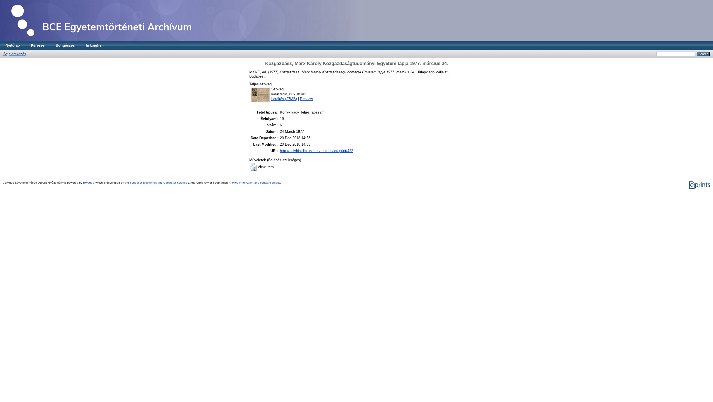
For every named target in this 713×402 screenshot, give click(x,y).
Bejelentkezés (14, 54)
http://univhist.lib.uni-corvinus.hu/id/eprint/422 (316, 151)
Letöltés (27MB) (284, 99)
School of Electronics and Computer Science (158, 182)
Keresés (38, 45)
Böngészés (65, 45)
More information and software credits (256, 182)
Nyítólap (13, 45)
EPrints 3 (89, 182)
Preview (306, 99)
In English (95, 45)
